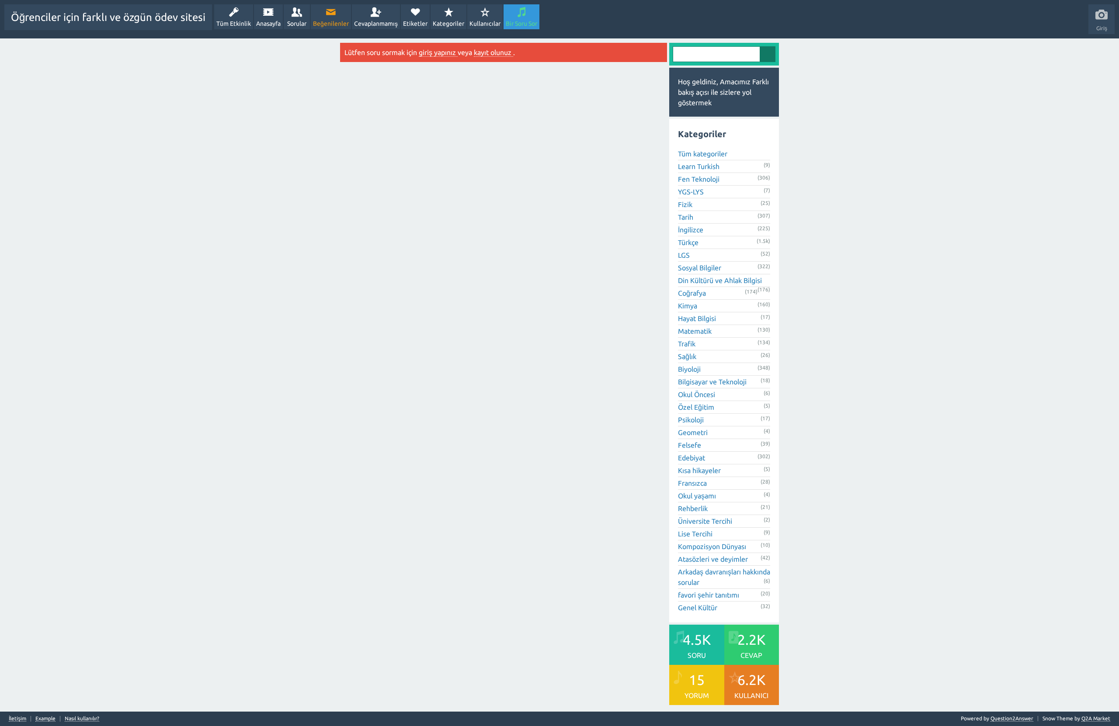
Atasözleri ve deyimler (713, 559)
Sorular (296, 23)
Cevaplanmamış (376, 23)
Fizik (685, 204)
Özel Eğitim (696, 407)
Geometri (693, 432)
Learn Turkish (698, 166)
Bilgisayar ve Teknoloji (712, 382)
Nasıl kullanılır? (82, 718)
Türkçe (688, 242)
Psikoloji (691, 420)
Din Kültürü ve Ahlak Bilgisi (720, 280)
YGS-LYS (691, 192)
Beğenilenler (331, 23)
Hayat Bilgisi (697, 318)
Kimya (687, 306)
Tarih (685, 217)
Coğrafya (692, 293)
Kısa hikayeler (699, 470)
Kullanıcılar (484, 23)
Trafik (686, 344)
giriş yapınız (438, 52)
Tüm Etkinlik (233, 23)
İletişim (17, 718)
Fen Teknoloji (698, 179)
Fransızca (692, 483)
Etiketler (415, 23)
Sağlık (687, 356)
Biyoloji (689, 369)
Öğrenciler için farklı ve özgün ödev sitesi (108, 17)
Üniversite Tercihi (705, 521)
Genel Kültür (697, 608)
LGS (684, 255)
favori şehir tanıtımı (708, 595)
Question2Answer (1011, 718)
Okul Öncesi (696, 394)
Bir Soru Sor (521, 23)
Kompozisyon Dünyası (712, 546)
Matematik (695, 331)
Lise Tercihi (695, 534)
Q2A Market (1095, 718)
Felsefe (689, 445)
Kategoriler (448, 23)
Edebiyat (691, 458)
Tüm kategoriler (702, 154)
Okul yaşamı (697, 496)
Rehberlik (693, 508)
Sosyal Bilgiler (699, 268)
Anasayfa (268, 23)
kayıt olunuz (493, 52)
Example (45, 718)
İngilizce (690, 230)
